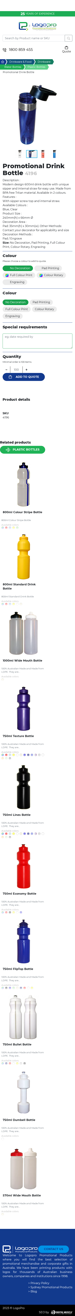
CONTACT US (53, 1249)
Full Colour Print (21, 275)
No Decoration (20, 268)
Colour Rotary (53, 275)
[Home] (37, 28)
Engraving (17, 282)
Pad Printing (50, 268)
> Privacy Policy (38, 1283)
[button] (37, 115)
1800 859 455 (21, 49)
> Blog (32, 1291)
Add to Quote (27, 377)
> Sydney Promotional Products (50, 1287)
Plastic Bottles (26, 449)
